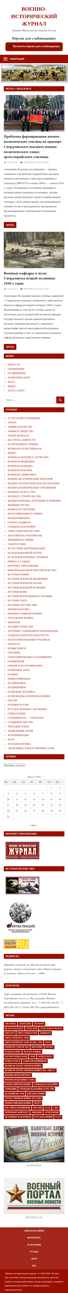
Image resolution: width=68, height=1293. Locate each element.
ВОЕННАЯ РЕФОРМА (20, 470)
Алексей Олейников (35, 1061)
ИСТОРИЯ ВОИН (17, 592)
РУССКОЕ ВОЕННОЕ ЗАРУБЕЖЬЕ (27, 709)
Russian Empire (32, 1052)
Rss (34, 1265)
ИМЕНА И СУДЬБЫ (19, 561)
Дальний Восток (14, 1093)
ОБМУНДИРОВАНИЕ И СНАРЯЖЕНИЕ (30, 657)
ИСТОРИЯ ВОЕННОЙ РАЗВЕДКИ (26, 587)
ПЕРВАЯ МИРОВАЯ (19, 678)
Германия (11, 1089)
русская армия (43, 1117)
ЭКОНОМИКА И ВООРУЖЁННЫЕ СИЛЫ (31, 748)
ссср (58, 1117)
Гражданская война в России (36, 1089)
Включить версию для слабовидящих (36, 46)
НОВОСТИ (14, 364)
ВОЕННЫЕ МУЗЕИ (18, 505)
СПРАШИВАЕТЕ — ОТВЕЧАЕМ (25, 717)
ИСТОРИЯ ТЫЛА (17, 600)
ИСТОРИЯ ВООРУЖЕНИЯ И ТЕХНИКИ (30, 596)
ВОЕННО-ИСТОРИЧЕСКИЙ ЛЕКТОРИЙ (30, 479)
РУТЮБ (34, 1251)
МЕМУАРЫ (14, 622)
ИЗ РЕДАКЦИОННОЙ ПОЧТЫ (25, 553)
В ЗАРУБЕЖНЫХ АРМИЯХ (23, 444)
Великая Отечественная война (23, 1066)
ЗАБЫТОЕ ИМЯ (17, 544)
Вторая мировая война (18, 1084)
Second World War (16, 1056)
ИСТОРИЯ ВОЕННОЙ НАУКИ (25, 583)
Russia (49, 1047)
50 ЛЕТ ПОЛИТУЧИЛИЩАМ (24, 418)
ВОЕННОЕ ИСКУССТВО (36, 289)
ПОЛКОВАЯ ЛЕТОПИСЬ (21, 692)
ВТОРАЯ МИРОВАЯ (19, 518)
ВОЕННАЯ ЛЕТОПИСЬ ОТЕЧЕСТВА (28, 457)
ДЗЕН (34, 1258)
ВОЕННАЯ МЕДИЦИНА (21, 461)
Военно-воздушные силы (19, 1080)
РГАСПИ (12, 700)
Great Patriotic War (17, 1038)
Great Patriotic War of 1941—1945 (23, 1042)
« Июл (32, 825)
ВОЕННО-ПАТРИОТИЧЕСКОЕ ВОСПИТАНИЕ (34, 483)
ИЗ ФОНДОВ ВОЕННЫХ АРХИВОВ (28, 557)
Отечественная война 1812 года (23, 1098)
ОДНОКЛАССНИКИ (34, 1230)
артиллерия (52, 1112)
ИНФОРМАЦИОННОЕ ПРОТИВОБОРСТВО (32, 570)
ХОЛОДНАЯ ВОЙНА (19, 744)
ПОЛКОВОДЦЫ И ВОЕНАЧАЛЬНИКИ (29, 696)
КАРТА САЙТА (16, 390)
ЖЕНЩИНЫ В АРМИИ (20, 539)
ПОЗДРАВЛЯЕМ (16, 373)
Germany (45, 1033)
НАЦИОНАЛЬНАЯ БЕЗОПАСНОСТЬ (28, 635)
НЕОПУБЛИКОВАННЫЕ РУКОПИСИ (29, 639)
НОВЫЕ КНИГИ (17, 648)
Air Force (10, 1024)
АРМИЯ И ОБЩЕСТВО (21, 431)
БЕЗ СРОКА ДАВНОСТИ (21, 440)
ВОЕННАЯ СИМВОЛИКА (22, 474)
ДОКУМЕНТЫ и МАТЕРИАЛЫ (25, 535)
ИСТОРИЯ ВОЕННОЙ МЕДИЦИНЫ (28, 579)
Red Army (37, 1047)
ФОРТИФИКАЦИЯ (18, 735)
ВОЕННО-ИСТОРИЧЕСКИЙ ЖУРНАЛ (34, 16)
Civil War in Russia (51, 1028)
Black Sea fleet (14, 1028)
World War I (45, 1056)
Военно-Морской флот (18, 1075)
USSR (32, 1056)
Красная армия (36, 1093)
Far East (10, 1033)
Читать (10, 225)
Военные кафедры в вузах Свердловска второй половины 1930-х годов (29, 278)
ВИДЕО (12, 386)
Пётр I (37, 1103)
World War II (12, 1061)
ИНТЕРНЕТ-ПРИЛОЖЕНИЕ (23, 565)
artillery (25, 1024)
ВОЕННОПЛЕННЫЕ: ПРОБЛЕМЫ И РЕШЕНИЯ (34, 500)
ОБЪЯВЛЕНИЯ (16, 369)
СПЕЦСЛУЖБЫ (16, 713)
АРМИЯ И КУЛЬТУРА (20, 426)
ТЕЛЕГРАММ (34, 1245)
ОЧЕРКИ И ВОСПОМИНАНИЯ (25, 665)
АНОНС (12, 422)
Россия (37, 1108)
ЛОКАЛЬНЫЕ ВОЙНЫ (20, 618)
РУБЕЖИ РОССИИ (18, 704)
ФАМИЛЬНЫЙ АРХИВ (20, 731)
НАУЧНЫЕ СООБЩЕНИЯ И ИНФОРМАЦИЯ (33, 631)
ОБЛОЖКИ (14, 652)
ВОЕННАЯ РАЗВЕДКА (20, 466)
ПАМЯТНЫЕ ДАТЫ (19, 377)
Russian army (13, 1052)
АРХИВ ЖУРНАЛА (18, 435)
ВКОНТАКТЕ (34, 1237)
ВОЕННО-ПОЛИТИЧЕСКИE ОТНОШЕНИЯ (32, 487)
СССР (47, 1108)
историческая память (18, 1117)
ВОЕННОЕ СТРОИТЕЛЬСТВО (24, 496)
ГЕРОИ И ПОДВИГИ (19, 522)
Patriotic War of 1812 (17, 1047)
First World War (27, 1033)
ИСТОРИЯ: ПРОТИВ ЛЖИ (22, 605)
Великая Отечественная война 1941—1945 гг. (30, 1070)
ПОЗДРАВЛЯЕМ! (17, 687)
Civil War (31, 1028)
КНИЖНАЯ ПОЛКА (19, 609)
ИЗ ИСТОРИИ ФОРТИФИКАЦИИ (26, 548)
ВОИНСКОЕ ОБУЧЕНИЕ (36, 162)
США (55, 1108)
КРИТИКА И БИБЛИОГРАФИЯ (25, 613)
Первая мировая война (18, 1103)
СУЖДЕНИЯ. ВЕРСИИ (20, 722)
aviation (39, 1024)
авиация (37, 1112)
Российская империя (17, 1108)
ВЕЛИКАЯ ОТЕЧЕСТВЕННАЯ (24, 448)
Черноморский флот (17, 1112)
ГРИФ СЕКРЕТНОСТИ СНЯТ (24, 531)
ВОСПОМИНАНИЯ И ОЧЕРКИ (25, 513)
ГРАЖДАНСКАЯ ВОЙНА (22, 526)
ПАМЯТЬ (13, 674)
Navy (48, 1042)
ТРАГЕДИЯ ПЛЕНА (18, 726)
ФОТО (11, 382)
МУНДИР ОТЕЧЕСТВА (20, 626)
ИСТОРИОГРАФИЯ (18, 574)
